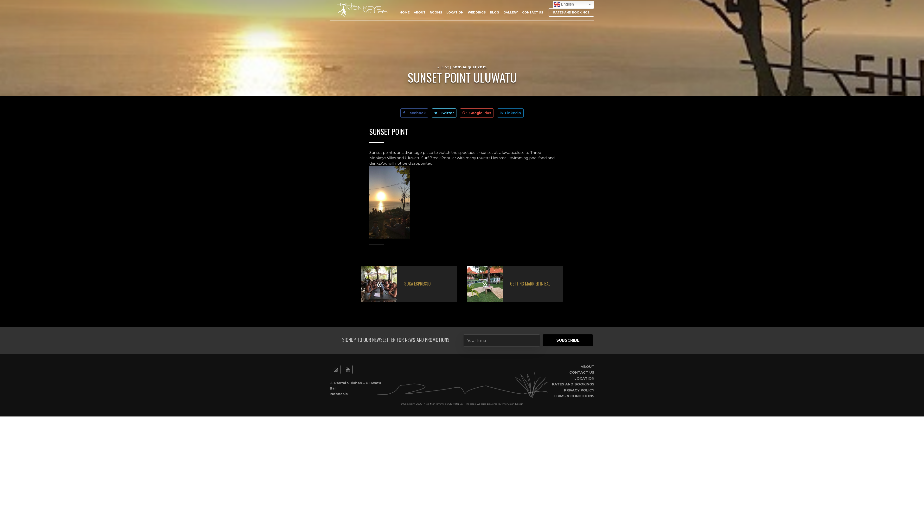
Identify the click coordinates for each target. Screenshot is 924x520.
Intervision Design (513, 403)
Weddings (477, 12)
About (419, 12)
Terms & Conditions (573, 396)
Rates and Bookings (571, 12)
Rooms (436, 12)
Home (405, 12)
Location (454, 12)
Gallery (510, 12)
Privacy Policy (579, 390)
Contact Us (532, 12)
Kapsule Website (476, 403)
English (567, 4)
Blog (494, 12)
